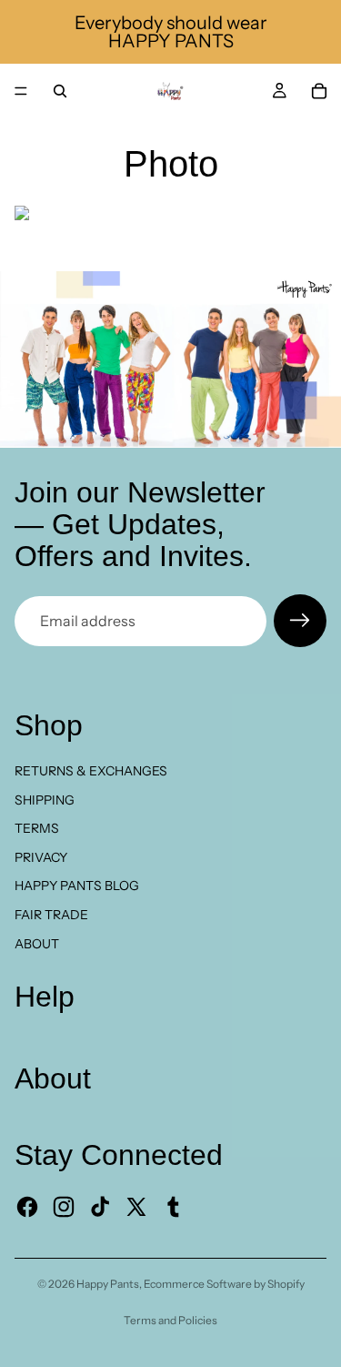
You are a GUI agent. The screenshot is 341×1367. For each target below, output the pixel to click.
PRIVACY (41, 857)
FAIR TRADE (51, 914)
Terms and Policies (170, 1320)
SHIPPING (45, 800)
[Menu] (21, 91)
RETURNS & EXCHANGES (91, 771)
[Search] (60, 91)
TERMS (37, 828)
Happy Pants (107, 1284)
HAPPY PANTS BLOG (77, 885)
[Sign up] (300, 620)
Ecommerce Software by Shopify (224, 1284)
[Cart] (319, 91)
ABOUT (37, 944)
